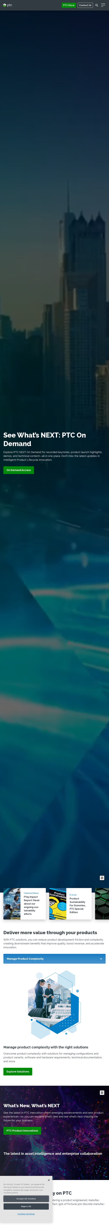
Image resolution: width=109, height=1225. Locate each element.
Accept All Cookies (26, 1199)
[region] (26, 1199)
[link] (17, 1071)
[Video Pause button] (102, 877)
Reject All (26, 1206)
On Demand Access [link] (19, 470)
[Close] (49, 1180)
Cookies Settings (26, 1214)
